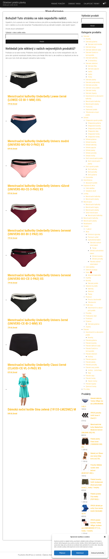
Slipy (89, 373)
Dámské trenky (91, 90)
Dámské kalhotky (91, 58)
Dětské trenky (90, 156)
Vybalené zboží (91, 191)
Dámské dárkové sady (93, 50)
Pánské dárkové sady (93, 346)
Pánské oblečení (91, 354)
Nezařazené (88, 224)
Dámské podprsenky (93, 82)
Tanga (94, 248)
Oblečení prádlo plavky (14, 2)
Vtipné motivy (92, 381)
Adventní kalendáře (94, 275)
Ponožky (88, 313)
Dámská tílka (92, 66)
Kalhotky (91, 289)
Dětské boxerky (91, 142)
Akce (87, 232)
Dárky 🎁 (89, 272)
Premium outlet (93, 237)
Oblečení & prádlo (92, 286)
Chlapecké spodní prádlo (94, 120)
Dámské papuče (93, 69)
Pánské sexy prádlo (92, 367)
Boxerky (90, 338)
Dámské (86, 36)
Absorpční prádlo (91, 183)
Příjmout (62, 553)
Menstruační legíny (92, 207)
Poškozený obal (91, 316)
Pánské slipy (90, 376)
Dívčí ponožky (92, 172)
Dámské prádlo (93, 283)
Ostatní (86, 226)
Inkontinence (88, 180)
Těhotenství (92, 302)
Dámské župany (91, 93)
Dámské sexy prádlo (93, 88)
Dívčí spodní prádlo (92, 167)
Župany (88, 327)
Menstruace (88, 202)
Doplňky (88, 278)
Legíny (90, 71)
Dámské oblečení (92, 63)
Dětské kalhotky (91, 145)
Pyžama (88, 321)
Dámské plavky (91, 80)
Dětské (86, 118)
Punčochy (89, 107)
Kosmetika (89, 177)
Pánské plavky (90, 362)
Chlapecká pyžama (94, 123)
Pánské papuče (91, 359)
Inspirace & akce (89, 185)
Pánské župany (91, 384)
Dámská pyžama (91, 42)
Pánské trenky (90, 378)
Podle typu (89, 305)
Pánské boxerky (91, 343)
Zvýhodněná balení (94, 240)
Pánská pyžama (91, 340)
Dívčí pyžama (92, 175)
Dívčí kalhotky (92, 169)
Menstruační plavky (92, 104)
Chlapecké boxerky (94, 126)
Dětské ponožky (91, 153)
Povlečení (89, 319)
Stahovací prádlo (91, 110)
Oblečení (91, 291)
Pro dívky (87, 389)
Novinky (88, 281)
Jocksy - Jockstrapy (95, 370)
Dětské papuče (91, 148)
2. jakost (88, 229)
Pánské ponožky (58, 4)
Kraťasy (90, 357)
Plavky (90, 294)
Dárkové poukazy (91, 270)
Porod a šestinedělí (94, 300)
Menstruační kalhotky (93, 101)
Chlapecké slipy (93, 131)
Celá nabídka (90, 188)
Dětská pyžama (91, 139)
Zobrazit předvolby (97, 553)
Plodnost (89, 297)
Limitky (86, 194)
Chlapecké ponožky (94, 129)
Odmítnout (80, 553)
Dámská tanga (74, 4)
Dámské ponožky (91, 85)
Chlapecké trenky (92, 4)
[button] (105, 537)
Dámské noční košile (95, 44)
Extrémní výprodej (94, 234)
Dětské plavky (90, 150)
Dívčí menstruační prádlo (94, 158)
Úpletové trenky (91, 386)
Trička (90, 77)
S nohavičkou (92, 61)
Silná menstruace (92, 213)
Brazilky (88, 39)
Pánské (86, 329)
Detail (15, 104)
